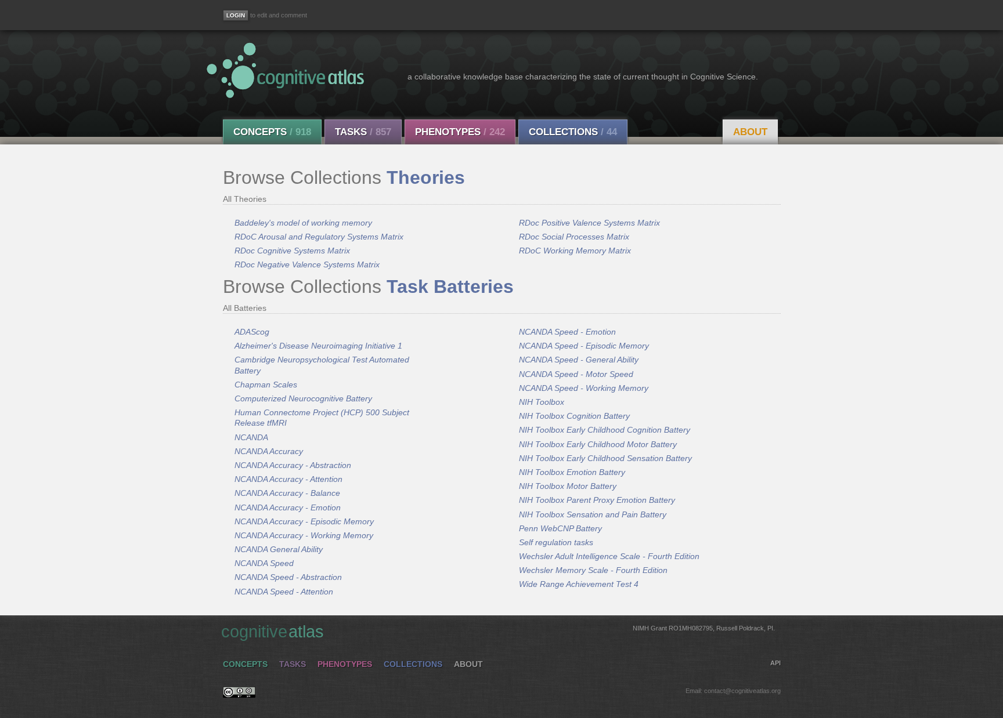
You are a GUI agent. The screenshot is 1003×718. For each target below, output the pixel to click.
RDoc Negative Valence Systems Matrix (307, 264)
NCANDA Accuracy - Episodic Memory (304, 521)
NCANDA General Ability (278, 549)
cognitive (498, 631)
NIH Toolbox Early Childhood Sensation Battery (605, 458)
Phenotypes (460, 131)
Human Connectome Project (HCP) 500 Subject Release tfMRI (321, 417)
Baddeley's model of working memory (303, 222)
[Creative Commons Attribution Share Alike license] (239, 694)
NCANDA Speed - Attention (283, 591)
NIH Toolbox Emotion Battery (572, 472)
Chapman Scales (265, 384)
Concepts (272, 131)
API (775, 662)
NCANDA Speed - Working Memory (583, 388)
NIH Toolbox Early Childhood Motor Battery (598, 444)
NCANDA (251, 437)
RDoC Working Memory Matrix (575, 250)
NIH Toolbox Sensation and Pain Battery (592, 514)
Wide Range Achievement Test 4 (578, 584)
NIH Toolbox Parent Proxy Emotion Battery (597, 500)
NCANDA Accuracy (268, 451)
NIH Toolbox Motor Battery (567, 486)
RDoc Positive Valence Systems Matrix (589, 222)
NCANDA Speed (264, 563)
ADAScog (251, 331)
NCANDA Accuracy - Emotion (287, 507)
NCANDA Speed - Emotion (567, 331)
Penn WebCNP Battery (560, 528)
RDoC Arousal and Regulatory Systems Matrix (318, 236)
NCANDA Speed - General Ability (578, 359)
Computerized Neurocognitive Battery (303, 398)
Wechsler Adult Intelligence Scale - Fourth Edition (609, 556)
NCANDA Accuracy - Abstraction (292, 465)
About (750, 131)
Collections (573, 131)
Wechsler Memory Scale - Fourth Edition (593, 570)
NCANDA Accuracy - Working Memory (303, 535)
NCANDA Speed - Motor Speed (576, 374)
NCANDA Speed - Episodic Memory (584, 345)
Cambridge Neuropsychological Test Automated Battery (321, 365)
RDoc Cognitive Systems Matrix (292, 250)
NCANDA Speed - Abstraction (288, 577)
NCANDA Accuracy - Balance (287, 493)
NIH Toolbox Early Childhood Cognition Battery (604, 429)
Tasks (363, 131)
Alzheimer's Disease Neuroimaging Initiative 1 (318, 345)
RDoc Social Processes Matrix (574, 236)
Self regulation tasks (556, 542)
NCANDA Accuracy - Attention (288, 479)
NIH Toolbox (541, 402)
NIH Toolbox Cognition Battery (574, 415)
